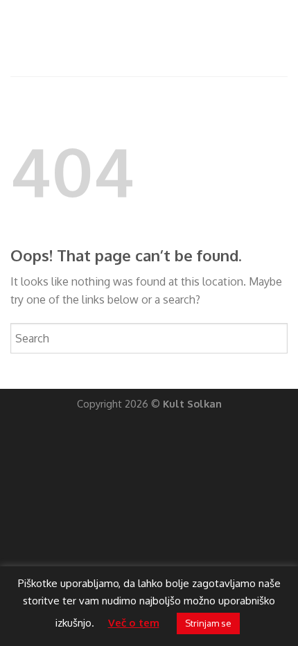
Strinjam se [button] (208, 623)
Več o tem (133, 622)
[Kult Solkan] (149, 38)
